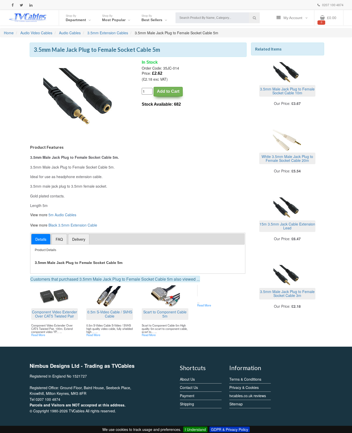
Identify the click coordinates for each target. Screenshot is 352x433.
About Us (187, 379)
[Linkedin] (31, 5)
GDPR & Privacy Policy (229, 429)
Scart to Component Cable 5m (165, 313)
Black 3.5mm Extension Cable (72, 225)
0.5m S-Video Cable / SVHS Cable (109, 313)
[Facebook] (13, 5)
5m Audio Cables (62, 214)
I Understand (195, 429)
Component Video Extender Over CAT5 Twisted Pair (54, 313)
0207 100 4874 (332, 5)
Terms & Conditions (245, 379)
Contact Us (189, 387)
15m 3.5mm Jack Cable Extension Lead (287, 225)
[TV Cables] (28, 17)
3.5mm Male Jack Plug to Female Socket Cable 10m (287, 90)
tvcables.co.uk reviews (247, 395)
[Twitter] (21, 5)
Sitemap (236, 403)
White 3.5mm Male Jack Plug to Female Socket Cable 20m (287, 158)
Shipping (187, 403)
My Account (293, 18)
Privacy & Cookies (244, 387)
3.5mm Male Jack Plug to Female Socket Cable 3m (287, 293)
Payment (187, 395)
